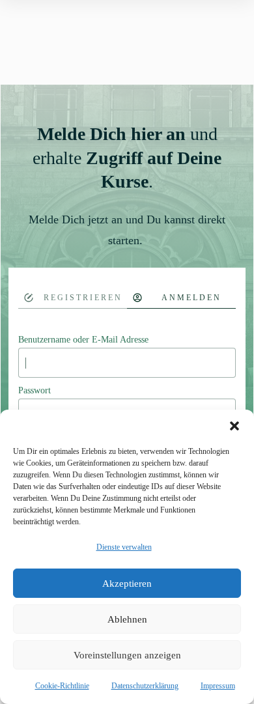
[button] (234, 425)
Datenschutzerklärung (144, 685)
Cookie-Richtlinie (62, 685)
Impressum (218, 685)
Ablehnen (127, 619)
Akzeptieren (127, 583)
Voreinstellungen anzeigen (127, 655)
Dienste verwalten (124, 547)
